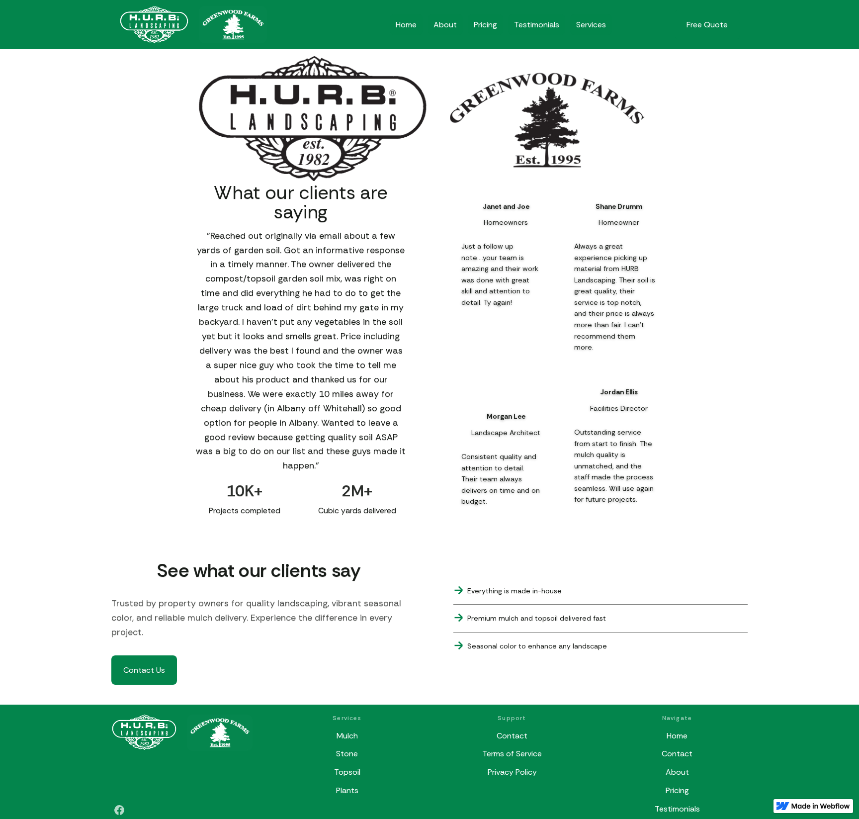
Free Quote (707, 24)
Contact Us (144, 670)
